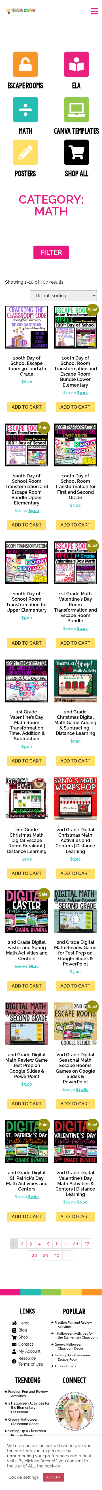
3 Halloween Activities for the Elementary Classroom (75, 1335)
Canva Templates (76, 131)
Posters (25, 173)
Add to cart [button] (27, 407)
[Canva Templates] (76, 109)
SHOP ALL (76, 173)
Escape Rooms (25, 85)
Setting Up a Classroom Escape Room (72, 1357)
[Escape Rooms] (25, 64)
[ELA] (76, 64)
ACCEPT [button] (53, 1477)
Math (25, 131)
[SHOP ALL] (76, 152)
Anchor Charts (65, 1366)
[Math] (25, 109)
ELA (76, 85)
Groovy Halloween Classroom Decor (68, 1346)
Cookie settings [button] (23, 1477)
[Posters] (25, 152)
